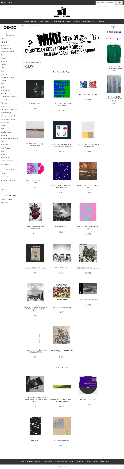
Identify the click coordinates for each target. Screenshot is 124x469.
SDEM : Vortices (35, 441)
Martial (3, 55)
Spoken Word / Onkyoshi (9, 97)
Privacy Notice (44, 21)
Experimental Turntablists (9, 109)
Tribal (2, 142)
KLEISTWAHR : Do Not (62, 227)
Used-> (3, 151)
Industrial (4, 42)
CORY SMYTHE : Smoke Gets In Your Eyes (88, 186)
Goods (3, 154)
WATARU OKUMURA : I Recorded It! (35, 268)
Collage (3, 106)
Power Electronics (32, 26)
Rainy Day (4, 145)
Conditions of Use (58, 21)
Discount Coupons (7, 177)
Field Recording (6, 113)
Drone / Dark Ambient (8, 119)
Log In (10, 2)
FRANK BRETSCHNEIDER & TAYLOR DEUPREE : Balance (61, 400)
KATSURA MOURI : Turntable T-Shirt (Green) (114, 67)
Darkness (4, 61)
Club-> (3, 71)
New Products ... (6, 158)
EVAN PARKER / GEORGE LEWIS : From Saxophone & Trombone (61, 145)
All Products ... (5, 164)
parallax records (67, 466)
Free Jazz (4, 125)
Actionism (4, 39)
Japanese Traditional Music (10, 138)
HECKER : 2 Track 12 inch (88, 399)
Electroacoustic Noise (8, 52)
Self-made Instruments (8, 116)
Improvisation (5, 122)
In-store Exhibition (89, 21)
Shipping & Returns (30, 21)
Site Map (3, 174)
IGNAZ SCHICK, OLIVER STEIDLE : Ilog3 (35, 181)
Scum (2, 68)
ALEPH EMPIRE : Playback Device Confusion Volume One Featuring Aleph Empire (35, 399)
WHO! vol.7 (101, 21)
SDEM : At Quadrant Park (61, 440)
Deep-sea (4, 74)
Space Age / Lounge (7, 77)
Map (68, 21)
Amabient (4, 190)
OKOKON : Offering (35, 103)
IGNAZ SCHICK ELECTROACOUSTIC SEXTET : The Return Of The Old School (35, 309)
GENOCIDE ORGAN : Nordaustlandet (88, 268)
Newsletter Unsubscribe (8, 180)
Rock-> (3, 87)
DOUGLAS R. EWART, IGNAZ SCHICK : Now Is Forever (61, 104)
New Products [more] (114, 39)
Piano (2, 84)
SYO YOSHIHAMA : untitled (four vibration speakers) (35, 144)
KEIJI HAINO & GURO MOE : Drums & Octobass (61, 351)
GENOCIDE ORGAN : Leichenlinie (88, 299)
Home (3, 2)
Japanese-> (4, 135)
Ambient (3, 80)
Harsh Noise (5, 45)
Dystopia (3, 58)
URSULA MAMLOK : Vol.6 (61, 268)
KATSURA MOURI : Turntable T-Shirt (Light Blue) (114, 99)
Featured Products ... (7, 161)
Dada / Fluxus (5, 93)
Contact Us (76, 21)
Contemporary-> (6, 90)
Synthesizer (4, 64)
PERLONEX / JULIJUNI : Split (88, 94)
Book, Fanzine (5, 148)
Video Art (4, 103)
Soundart (4, 100)
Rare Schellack (6, 132)
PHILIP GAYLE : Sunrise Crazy (62, 307)
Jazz (2, 129)
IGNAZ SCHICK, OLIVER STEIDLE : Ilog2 (88, 227)
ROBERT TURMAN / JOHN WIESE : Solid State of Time (62, 186)
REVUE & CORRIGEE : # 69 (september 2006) (35, 227)
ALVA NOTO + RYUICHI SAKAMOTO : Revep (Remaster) (88, 145)
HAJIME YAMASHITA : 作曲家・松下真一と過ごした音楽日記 (35, 351)
